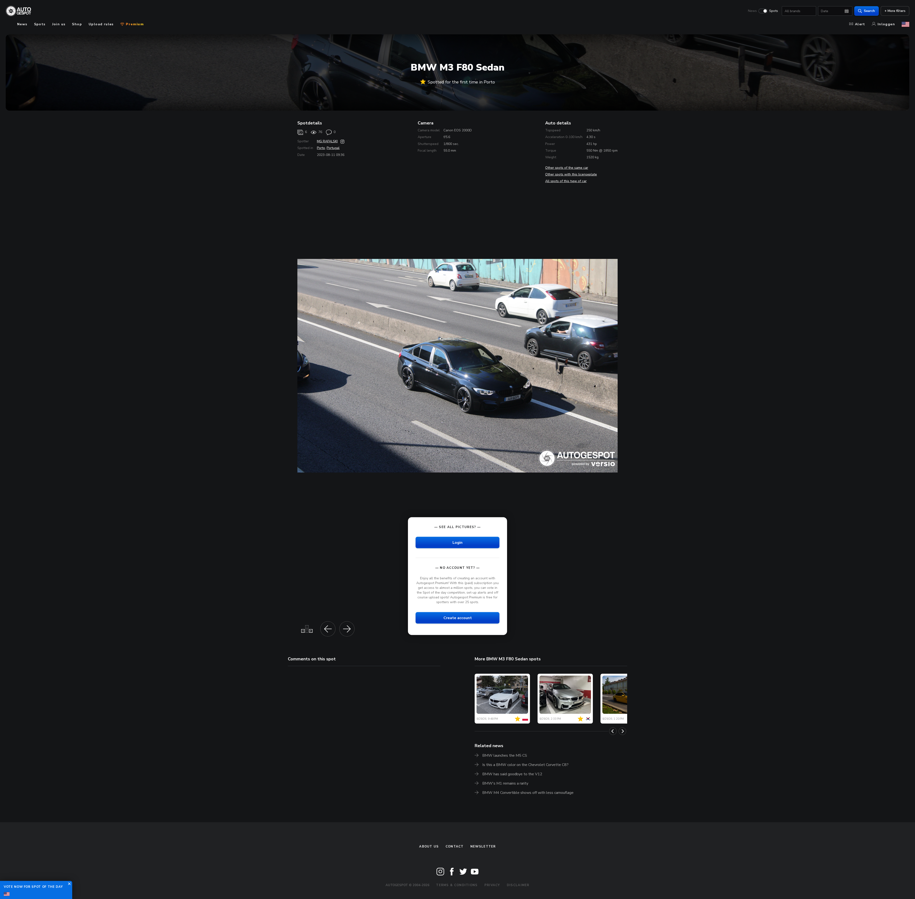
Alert (860, 24)
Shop (77, 24)
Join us (59, 24)
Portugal (333, 148)
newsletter (483, 846)
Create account (457, 618)
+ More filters (894, 11)
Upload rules (101, 24)
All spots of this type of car (566, 181)
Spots (773, 11)
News (752, 11)
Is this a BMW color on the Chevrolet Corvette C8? (525, 764)
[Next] (622, 731)
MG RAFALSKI (327, 141)
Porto (321, 148)
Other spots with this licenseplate (571, 174)
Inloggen (886, 24)
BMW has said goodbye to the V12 (512, 774)
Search (869, 11)
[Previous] (613, 731)
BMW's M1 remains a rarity (505, 783)
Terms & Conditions (457, 885)
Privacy (492, 885)
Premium (134, 24)
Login (457, 542)
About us (429, 846)
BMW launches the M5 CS (504, 755)
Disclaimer (518, 885)
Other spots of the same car (566, 167)
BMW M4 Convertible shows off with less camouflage (528, 792)
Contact (455, 846)
